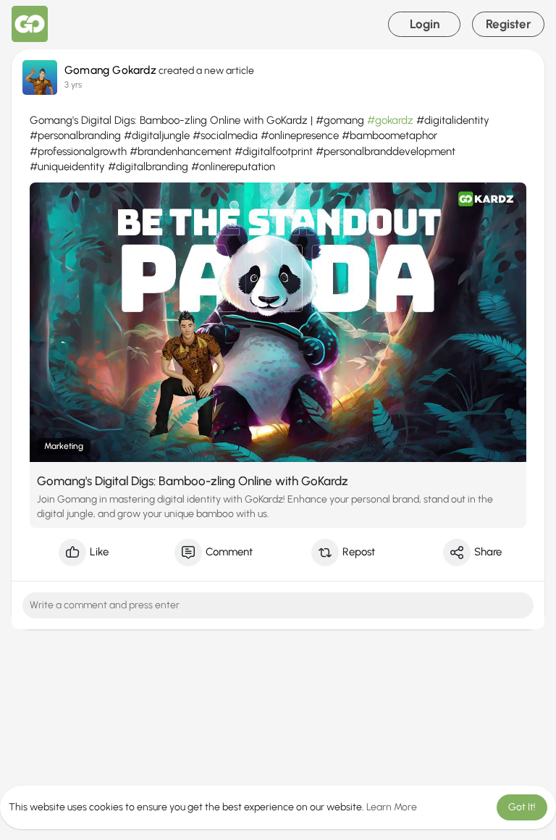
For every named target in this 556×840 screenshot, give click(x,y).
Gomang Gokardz (110, 70)
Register (508, 24)
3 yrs (73, 84)
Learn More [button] (391, 807)
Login (424, 24)
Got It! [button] (522, 807)
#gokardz (390, 120)
